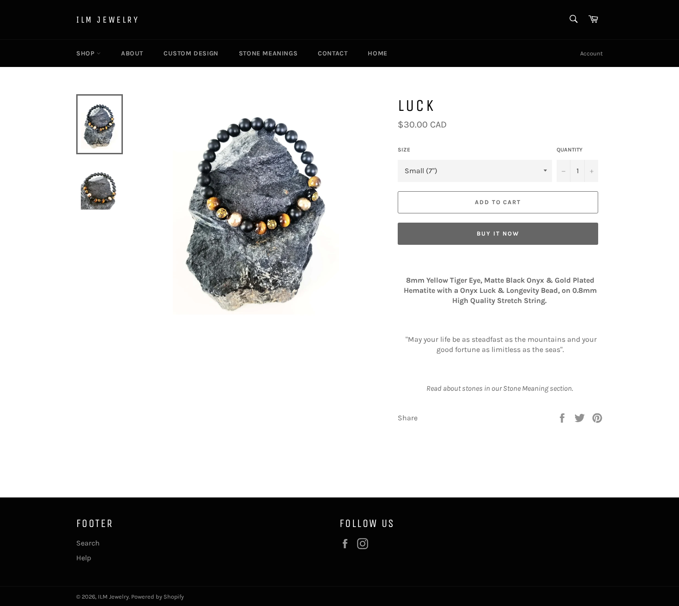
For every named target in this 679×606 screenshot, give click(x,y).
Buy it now (498, 233)
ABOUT (132, 53)
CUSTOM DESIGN (191, 53)
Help (83, 557)
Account (591, 53)
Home (377, 53)
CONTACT (332, 53)
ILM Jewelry (107, 19)
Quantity (569, 149)
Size (404, 149)
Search (88, 543)
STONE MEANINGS (268, 53)
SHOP (86, 53)
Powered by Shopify (157, 596)
